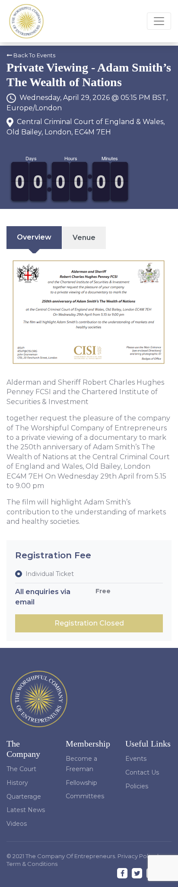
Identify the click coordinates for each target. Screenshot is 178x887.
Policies (136, 786)
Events (135, 759)
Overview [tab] (34, 237)
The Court (21, 769)
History (17, 783)
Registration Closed (89, 623)
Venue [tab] (84, 237)
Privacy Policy (137, 856)
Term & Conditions (31, 863)
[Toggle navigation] (159, 21)
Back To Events (33, 55)
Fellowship (81, 783)
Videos (16, 824)
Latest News (25, 810)
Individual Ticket (49, 574)
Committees (85, 796)
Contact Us (142, 772)
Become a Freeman (81, 764)
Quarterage (23, 796)
